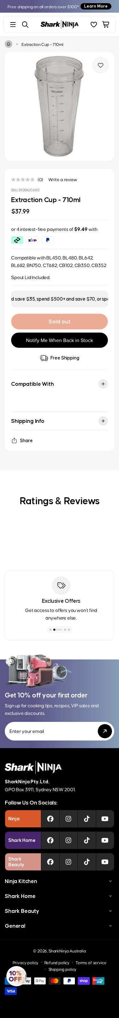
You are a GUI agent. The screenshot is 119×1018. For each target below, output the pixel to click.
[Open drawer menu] (13, 25)
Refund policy (56, 962)
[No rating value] (24, 179)
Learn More (96, 6)
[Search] (25, 25)
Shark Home (20, 896)
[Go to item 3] (65, 630)
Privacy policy (26, 962)
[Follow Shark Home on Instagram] (68, 840)
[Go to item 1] (50, 630)
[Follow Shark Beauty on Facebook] (50, 862)
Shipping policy (63, 969)
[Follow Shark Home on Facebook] (50, 840)
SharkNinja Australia (67, 950)
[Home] (8, 44)
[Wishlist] (94, 25)
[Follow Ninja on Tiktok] (87, 819)
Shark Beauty (22, 911)
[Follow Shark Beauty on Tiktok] (87, 862)
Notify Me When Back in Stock (59, 340)
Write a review (62, 179)
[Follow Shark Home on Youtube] (105, 840)
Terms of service (91, 962)
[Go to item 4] (69, 630)
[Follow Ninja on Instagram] (68, 819)
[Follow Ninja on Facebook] (50, 819)
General (15, 926)
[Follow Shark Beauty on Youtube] (105, 862)
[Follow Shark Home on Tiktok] (87, 840)
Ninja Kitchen (21, 881)
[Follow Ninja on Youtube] (105, 819)
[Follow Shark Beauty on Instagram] (68, 862)
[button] (16, 976)
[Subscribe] (105, 731)
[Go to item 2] (57, 630)
